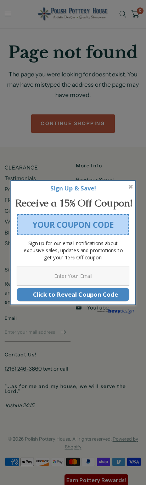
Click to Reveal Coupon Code (73, 294)
